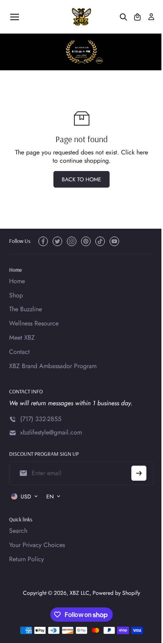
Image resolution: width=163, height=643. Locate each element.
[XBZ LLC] (81, 17)
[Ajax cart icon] (137, 17)
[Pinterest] (86, 241)
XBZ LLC (79, 593)
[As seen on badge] (81, 52)
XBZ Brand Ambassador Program (53, 366)
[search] (123, 17)
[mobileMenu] (14, 17)
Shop (16, 295)
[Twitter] (57, 241)
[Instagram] (71, 241)
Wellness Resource (34, 324)
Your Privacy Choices (37, 545)
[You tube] (114, 241)
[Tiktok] (100, 241)
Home (17, 281)
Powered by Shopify (116, 593)
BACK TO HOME (81, 179)
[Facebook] (43, 241)
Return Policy (26, 559)
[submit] (138, 473)
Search (18, 531)
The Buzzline (25, 309)
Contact (19, 352)
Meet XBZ (22, 338)
